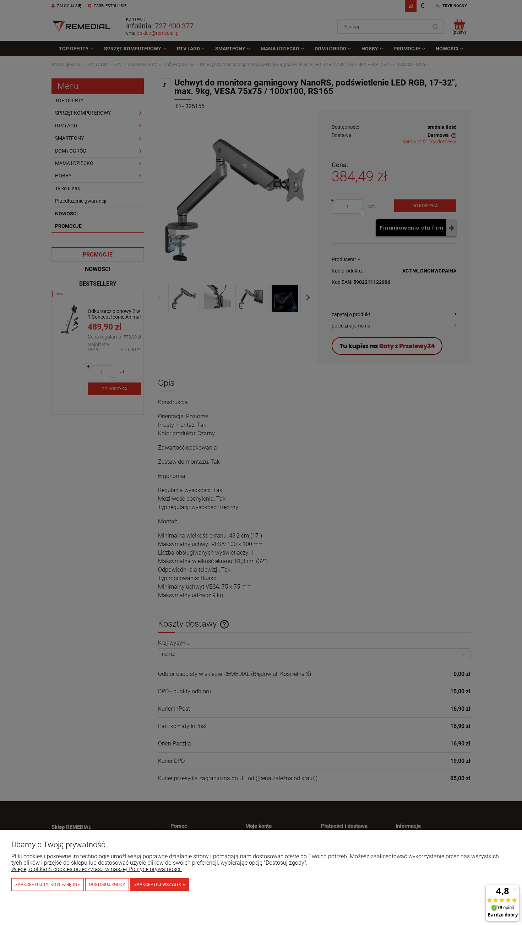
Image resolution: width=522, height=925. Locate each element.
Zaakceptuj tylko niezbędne (47, 884)
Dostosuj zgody (107, 884)
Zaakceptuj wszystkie (159, 884)
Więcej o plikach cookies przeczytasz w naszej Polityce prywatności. (96, 869)
